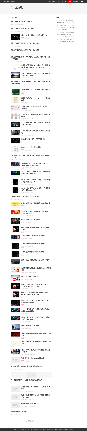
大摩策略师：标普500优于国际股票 (21, 21)
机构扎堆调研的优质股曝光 (29, 403)
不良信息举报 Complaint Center (59, 429)
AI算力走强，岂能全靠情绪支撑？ (31, 147)
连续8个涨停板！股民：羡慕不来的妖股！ (34, 139)
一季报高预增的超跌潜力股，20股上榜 (33, 235)
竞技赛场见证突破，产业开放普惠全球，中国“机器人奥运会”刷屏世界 (66, 20)
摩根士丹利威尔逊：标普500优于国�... (22, 28)
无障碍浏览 (13, 1)
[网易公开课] (53, 1)
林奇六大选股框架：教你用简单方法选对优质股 (35, 203)
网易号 (12, 24)
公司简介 (34, 429)
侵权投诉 (71, 429)
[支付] (62, 1)
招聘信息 (42, 429)
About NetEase (29, 429)
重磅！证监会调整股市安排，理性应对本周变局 (35, 260)
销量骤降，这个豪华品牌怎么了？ (64, 34)
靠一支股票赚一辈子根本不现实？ (31, 219)
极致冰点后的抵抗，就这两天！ (30, 325)
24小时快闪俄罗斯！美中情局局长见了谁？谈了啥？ (66, 36)
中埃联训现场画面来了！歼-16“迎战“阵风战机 (66, 27)
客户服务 (46, 429)
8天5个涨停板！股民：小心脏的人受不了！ (34, 35)
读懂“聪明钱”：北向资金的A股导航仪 (32, 358)
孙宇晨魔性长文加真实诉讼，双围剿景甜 (65, 41)
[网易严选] (58, 1)
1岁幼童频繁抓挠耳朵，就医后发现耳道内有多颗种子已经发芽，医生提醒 (66, 22)
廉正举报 (67, 429)
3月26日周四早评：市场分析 (29, 276)
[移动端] (49, 1)
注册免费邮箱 (75, 1)
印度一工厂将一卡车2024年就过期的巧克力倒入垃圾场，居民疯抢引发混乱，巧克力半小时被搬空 (66, 39)
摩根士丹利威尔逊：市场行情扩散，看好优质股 (25, 43)
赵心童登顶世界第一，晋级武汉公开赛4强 (65, 32)
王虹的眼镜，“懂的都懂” (62, 29)
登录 (70, 1)
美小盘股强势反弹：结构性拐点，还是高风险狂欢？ (26, 366)
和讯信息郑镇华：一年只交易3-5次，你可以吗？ (25, 196)
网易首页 (4, 1)
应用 (8, 1)
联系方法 (38, 429)
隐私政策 (50, 429)
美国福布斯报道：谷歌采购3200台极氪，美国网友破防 (66, 25)
